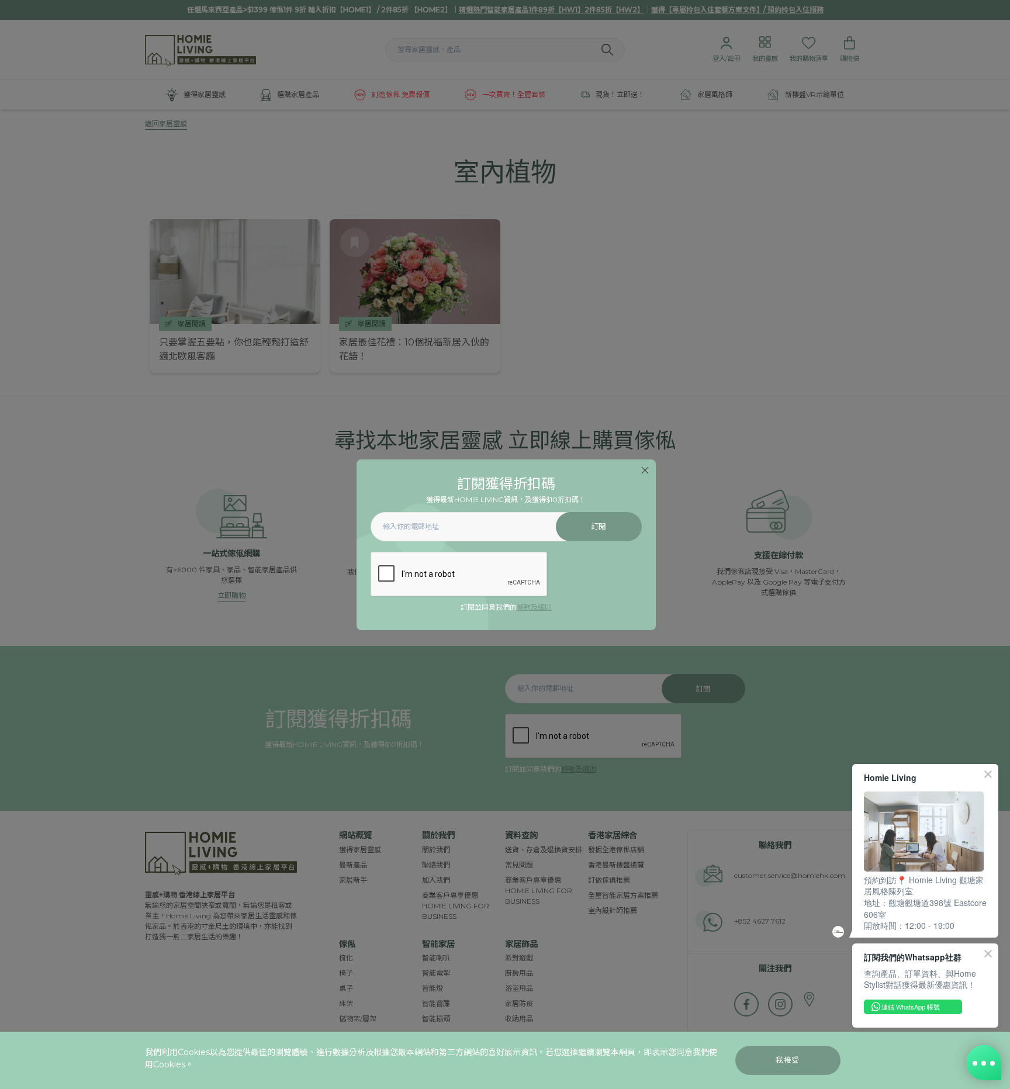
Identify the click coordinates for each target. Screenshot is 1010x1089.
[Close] (645, 470)
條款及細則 (534, 607)
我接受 (788, 1060)
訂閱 (599, 526)
